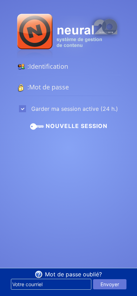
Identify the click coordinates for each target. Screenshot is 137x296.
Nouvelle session (75, 125)
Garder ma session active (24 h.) (74, 108)
